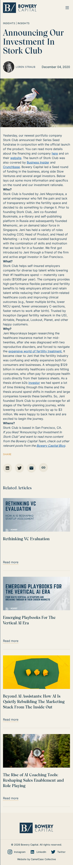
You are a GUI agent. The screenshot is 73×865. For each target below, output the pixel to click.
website (15, 158)
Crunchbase (11, 167)
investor (34, 383)
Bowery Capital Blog (50, 445)
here (55, 153)
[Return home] (20, 7)
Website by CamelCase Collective (36, 859)
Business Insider (38, 162)
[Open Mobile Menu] (67, 7)
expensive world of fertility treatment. (35, 351)
